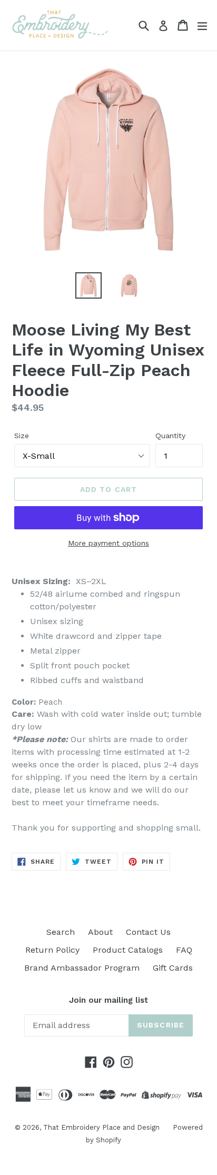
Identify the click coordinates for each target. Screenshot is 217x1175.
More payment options (108, 543)
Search (60, 932)
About (100, 932)
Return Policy (52, 950)
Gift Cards (173, 968)
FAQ (184, 950)
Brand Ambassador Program (82, 968)
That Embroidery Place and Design (101, 1127)
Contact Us (148, 932)
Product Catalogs (128, 950)
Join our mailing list (108, 1000)
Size (21, 435)
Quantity (170, 435)
